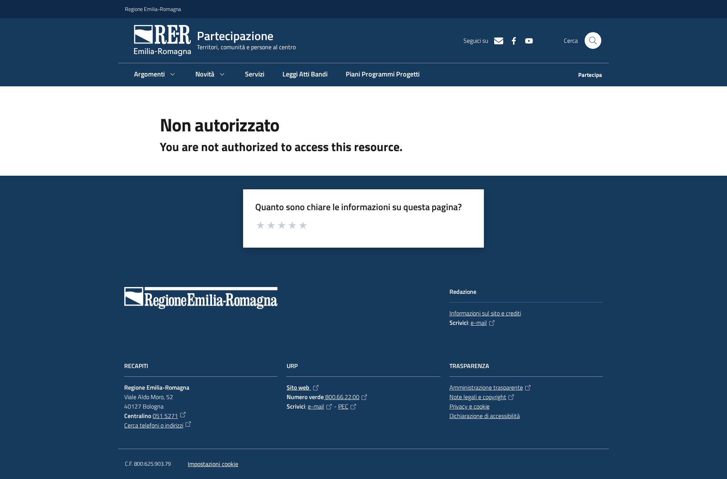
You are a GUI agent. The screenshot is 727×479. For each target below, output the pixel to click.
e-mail (479, 322)
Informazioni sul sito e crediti (485, 313)
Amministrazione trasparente (486, 387)
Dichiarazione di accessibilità (484, 415)
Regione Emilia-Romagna (153, 9)
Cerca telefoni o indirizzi (153, 425)
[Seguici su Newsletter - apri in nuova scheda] (495, 40)
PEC (343, 406)
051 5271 (165, 415)
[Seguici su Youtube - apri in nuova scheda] (526, 40)
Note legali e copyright (477, 396)
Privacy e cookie (469, 406)
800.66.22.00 (341, 396)
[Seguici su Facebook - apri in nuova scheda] (510, 40)
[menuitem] (585, 75)
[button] (593, 40)
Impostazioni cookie (213, 463)
